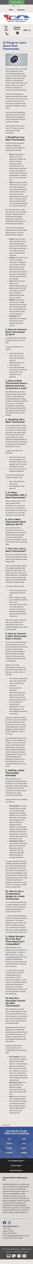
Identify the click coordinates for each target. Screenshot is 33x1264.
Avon (9, 1139)
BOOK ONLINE (16, 2)
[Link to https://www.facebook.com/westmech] (4, 1222)
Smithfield (24, 1152)
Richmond (9, 1152)
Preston (23, 1148)
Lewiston (9, 1143)
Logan (24, 1143)
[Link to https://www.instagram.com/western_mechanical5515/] (9, 1222)
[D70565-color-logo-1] (16, 15)
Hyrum (24, 1139)
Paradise (9, 1148)
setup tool (16, 709)
